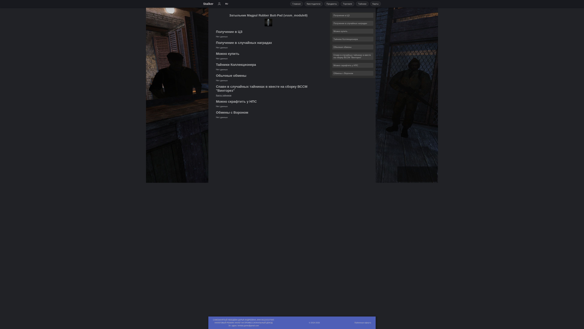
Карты (375, 4)
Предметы (332, 4)
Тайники (362, 4)
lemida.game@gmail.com (248, 326)
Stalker (208, 3)
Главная (296, 4)
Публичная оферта (363, 323)
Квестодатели (313, 4)
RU (226, 4)
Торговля (347, 4)
